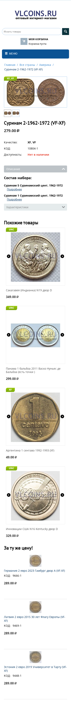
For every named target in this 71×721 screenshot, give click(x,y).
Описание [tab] (13, 169)
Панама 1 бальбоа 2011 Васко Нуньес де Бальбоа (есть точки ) (33, 370)
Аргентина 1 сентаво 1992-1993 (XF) (30, 450)
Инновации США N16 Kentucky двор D (32, 529)
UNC (11, 229)
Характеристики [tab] (17, 207)
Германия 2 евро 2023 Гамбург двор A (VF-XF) (34, 570)
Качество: (10, 142)
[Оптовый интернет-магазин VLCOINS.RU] (35, 14)
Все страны (27, 65)
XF (10, 389)
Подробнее (14, 189)
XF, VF (10, 78)
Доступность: (13, 154)
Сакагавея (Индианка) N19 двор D (29, 290)
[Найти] (65, 31)
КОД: (7, 148)
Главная (9, 65)
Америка (45, 65)
